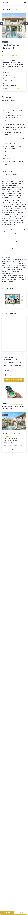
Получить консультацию (14, 379)
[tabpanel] (14, 432)
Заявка (21, 913)
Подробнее (14, 449)
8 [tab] (21, 455)
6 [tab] (18, 429)
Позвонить (7, 913)
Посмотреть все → (20, 404)
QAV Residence (15, 88)
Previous (2, 23)
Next (26, 23)
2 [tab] (11, 429)
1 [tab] (10, 429)
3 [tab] (13, 429)
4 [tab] (15, 429)
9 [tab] (23, 455)
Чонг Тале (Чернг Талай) (11, 51)
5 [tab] (16, 429)
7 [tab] (18, 455)
